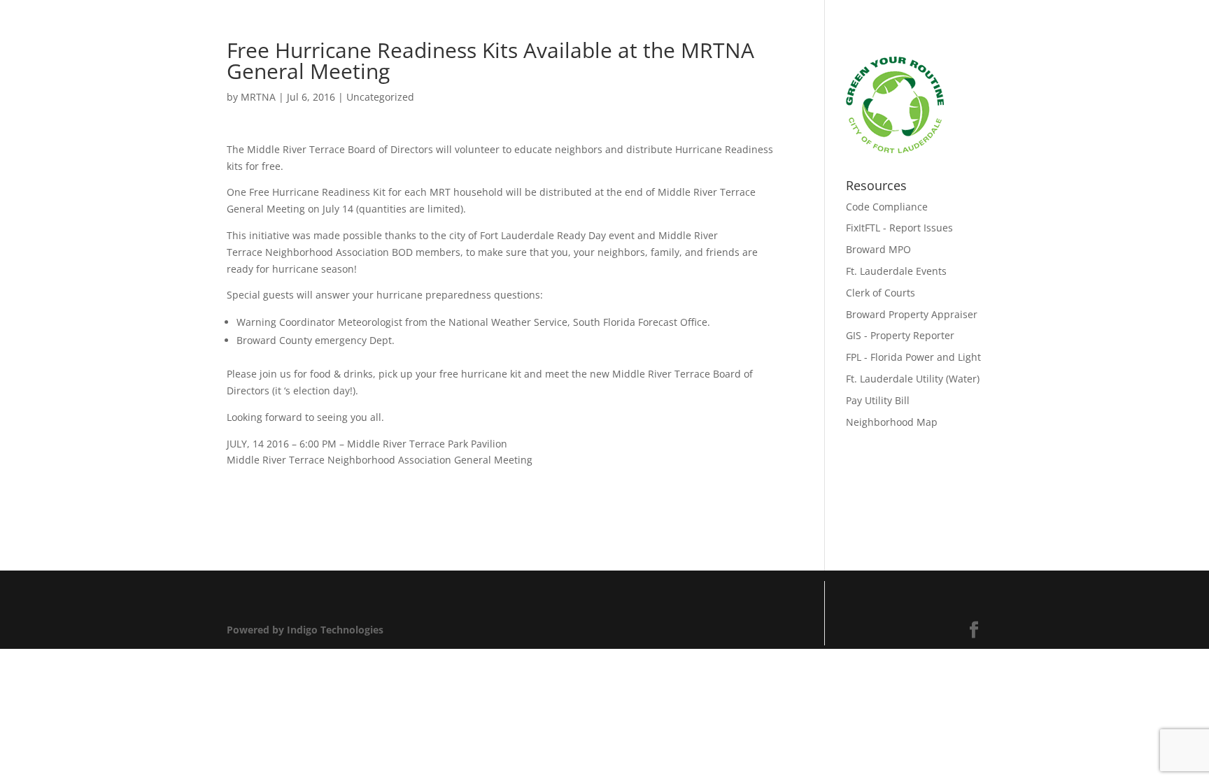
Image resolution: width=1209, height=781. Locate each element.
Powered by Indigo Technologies (305, 629)
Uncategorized (380, 96)
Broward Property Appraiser (911, 314)
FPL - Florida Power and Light (913, 357)
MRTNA (258, 96)
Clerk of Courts (880, 292)
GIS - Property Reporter (900, 335)
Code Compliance (887, 206)
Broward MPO (878, 249)
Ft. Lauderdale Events (896, 271)
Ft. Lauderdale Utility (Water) (913, 378)
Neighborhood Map (892, 422)
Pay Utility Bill (878, 400)
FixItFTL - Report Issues (899, 227)
